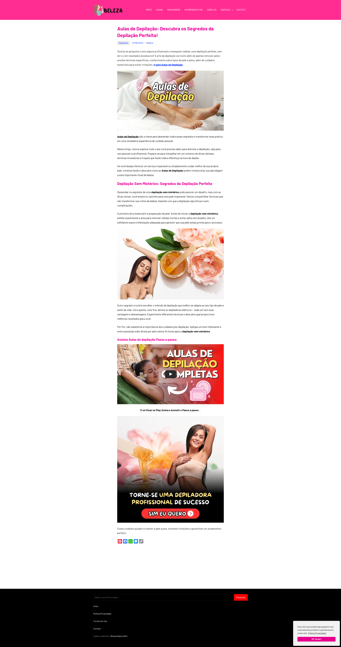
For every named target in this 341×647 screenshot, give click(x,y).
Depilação (123, 42)
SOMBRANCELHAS (193, 9)
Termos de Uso (100, 621)
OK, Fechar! (317, 639)
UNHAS (159, 9)
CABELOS (211, 9)
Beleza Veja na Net (118, 636)
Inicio (95, 606)
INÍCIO (149, 9)
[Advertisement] (170, 564)
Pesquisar (241, 597)
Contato (97, 628)
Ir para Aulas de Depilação (168, 64)
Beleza (149, 42)
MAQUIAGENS (173, 9)
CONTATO (241, 9)
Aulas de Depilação (128, 136)
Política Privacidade (317, 633)
